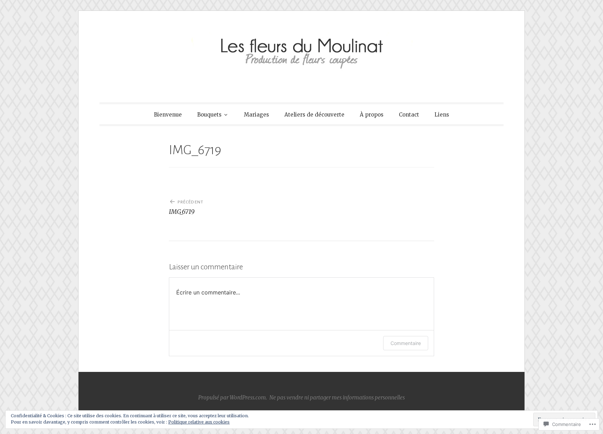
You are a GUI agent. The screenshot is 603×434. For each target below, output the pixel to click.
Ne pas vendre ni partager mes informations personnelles (337, 397)
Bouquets (209, 114)
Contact (409, 114)
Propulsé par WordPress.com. (232, 397)
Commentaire (405, 343)
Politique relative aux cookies (199, 422)
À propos (372, 114)
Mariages (256, 114)
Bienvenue (168, 114)
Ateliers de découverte (314, 114)
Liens (441, 114)
